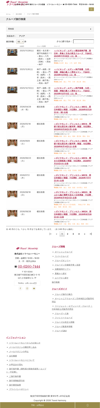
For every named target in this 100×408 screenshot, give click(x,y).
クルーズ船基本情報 (63, 326)
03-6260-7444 (29, 266)
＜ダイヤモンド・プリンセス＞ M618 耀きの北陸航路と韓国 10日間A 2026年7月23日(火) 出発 (72, 161)
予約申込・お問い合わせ (26, 283)
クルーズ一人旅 (61, 313)
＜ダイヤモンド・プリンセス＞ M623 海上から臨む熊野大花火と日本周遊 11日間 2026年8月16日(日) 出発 (73, 195)
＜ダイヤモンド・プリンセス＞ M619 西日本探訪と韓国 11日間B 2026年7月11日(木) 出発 (72, 178)
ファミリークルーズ (63, 318)
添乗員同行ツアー (62, 269)
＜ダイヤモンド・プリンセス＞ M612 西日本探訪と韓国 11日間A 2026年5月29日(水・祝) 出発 (73, 109)
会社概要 (13, 356)
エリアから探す (61, 278)
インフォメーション (16, 337)
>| (91, 234)
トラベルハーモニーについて (22, 360)
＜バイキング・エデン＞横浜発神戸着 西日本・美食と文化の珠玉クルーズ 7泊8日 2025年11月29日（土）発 (74, 53)
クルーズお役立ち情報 (64, 322)
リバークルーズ (61, 256)
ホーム (8, 14)
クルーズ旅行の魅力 (63, 294)
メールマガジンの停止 (19, 351)
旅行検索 (19, 14)
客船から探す (60, 273)
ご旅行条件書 (15, 376)
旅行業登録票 (15, 385)
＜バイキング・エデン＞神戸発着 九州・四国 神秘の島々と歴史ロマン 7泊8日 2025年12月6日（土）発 (73, 72)
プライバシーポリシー (19, 389)
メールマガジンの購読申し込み (22, 347)
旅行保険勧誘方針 (17, 380)
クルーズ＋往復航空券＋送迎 (67, 265)
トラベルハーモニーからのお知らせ (24, 343)
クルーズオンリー (62, 260)
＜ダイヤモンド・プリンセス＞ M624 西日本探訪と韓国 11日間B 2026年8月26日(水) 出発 (73, 214)
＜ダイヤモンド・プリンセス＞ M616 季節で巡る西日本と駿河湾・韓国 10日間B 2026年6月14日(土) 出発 (73, 144)
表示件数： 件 (16, 41)
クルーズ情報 (58, 246)
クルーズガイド (59, 289)
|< (50, 234)
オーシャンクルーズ (63, 252)
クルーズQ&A (60, 331)
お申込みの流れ (16, 364)
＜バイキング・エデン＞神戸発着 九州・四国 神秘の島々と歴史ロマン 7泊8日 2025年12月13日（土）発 (73, 91)
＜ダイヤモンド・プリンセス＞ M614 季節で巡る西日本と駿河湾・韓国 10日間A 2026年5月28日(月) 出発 (73, 127)
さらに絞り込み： (64, 41)
